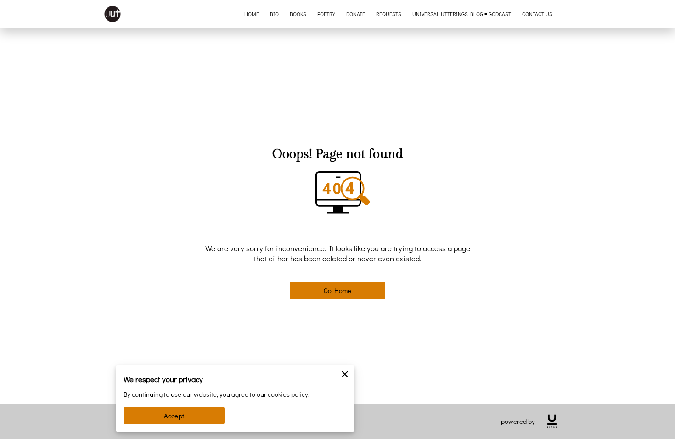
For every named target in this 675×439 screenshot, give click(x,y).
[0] (654, 14)
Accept (174, 415)
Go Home (338, 290)
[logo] (552, 421)
